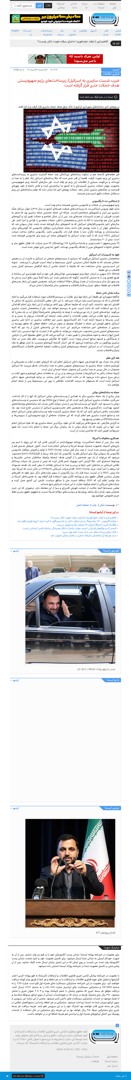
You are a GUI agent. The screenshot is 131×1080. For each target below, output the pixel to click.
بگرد (39, 6)
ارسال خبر (112, 1066)
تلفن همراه (105, 32)
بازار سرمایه (61, 32)
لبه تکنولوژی (72, 32)
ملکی (102, 505)
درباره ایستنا (111, 1061)
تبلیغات (95, 1061)
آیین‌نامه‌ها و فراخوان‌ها (46, 32)
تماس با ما (73, 6)
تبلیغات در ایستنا (99, 6)
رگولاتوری (83, 30)
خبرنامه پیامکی (61, 6)
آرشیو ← (14, 551)
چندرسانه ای (27, 32)
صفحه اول (113, 6)
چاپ (94, 505)
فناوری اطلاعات (117, 32)
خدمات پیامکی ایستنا (88, 1057)
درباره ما (85, 6)
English (15, 30)
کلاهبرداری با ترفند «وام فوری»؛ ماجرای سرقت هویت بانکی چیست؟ (73, 41)
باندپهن (93, 30)
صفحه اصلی (82, 505)
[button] (65, 1076)
